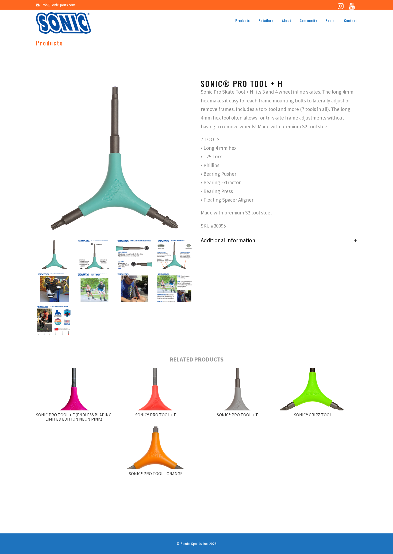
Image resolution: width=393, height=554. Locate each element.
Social (331, 20)
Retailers (266, 20)
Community (308, 20)
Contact (350, 20)
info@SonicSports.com (58, 5)
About (286, 20)
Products (242, 20)
